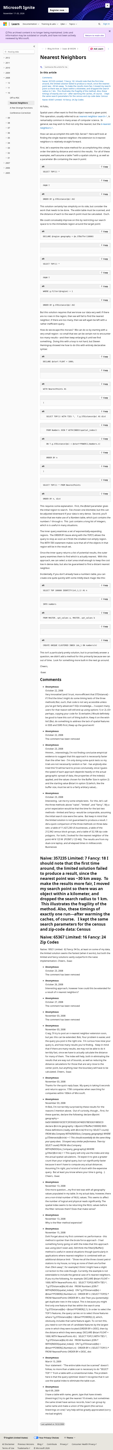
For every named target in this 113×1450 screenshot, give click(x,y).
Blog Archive (53, 48)
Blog (39, 1444)
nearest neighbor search (92, 116)
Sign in (106, 24)
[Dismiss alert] (107, 5)
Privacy (63, 1444)
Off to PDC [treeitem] (14, 97)
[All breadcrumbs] (42, 49)
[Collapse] (34, 46)
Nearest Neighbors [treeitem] (19, 103)
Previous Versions (26, 1444)
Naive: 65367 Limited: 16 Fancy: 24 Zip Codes (63, 99)
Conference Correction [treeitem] (20, 113)
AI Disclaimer (8, 1444)
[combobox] (18, 52)
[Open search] (99, 24)
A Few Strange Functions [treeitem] (21, 107)
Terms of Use (8, 1448)
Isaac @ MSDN (69, 48)
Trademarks (23, 1448)
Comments (47, 77)
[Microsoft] (5, 24)
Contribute (52, 1444)
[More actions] (108, 49)
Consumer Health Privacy (83, 1444)
